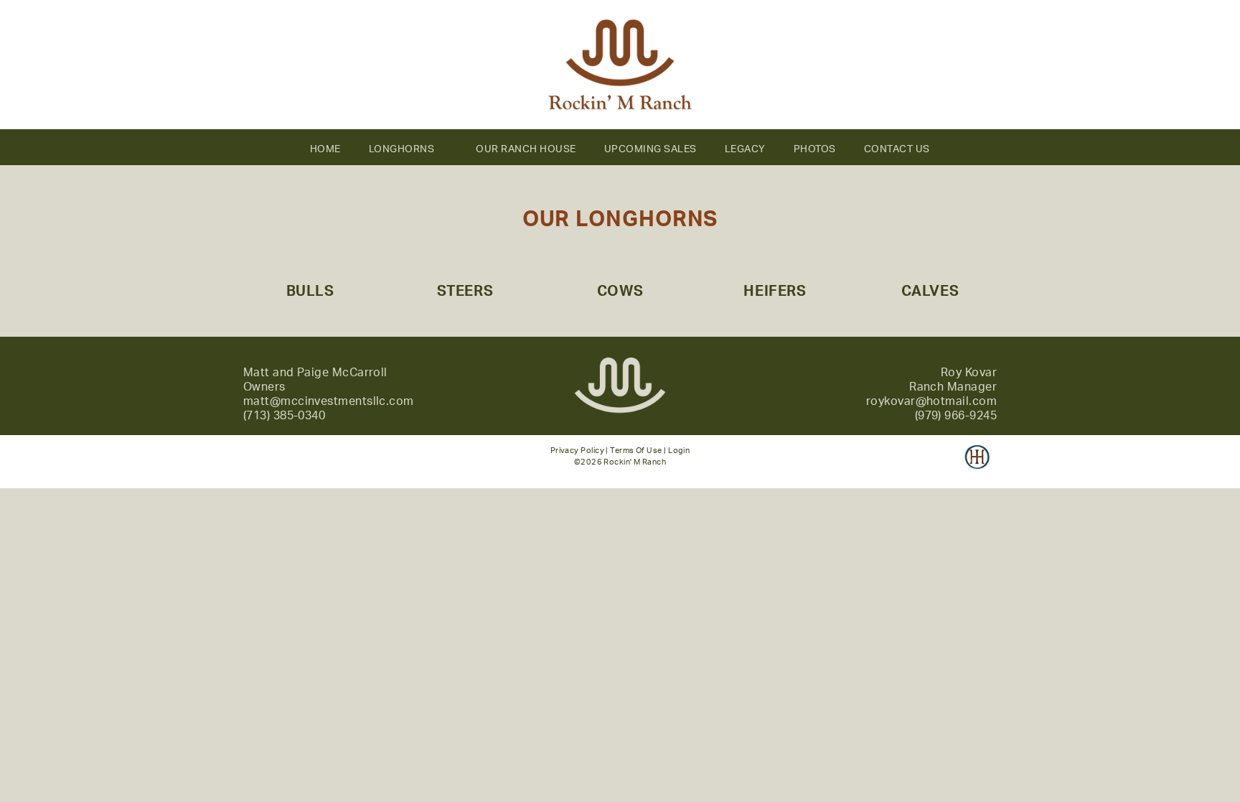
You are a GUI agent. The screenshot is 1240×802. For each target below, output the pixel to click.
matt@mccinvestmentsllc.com (328, 401)
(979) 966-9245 (956, 415)
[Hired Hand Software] (977, 466)
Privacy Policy (577, 450)
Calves (930, 291)
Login (679, 450)
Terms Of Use (636, 450)
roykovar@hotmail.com (931, 401)
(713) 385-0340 (284, 415)
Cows (620, 291)
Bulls (310, 291)
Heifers (774, 291)
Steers (465, 291)
